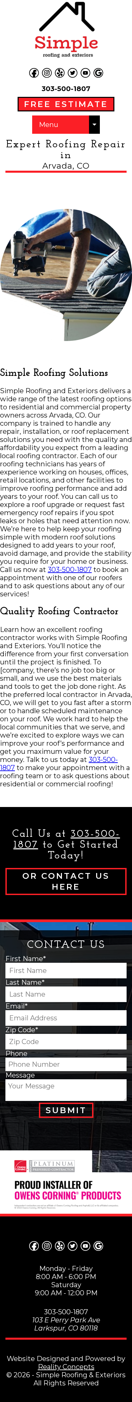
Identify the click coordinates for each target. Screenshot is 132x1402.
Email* (16, 1006)
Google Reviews (98, 73)
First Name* (25, 959)
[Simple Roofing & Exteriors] (66, 30)
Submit (66, 1110)
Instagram (47, 73)
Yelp (59, 73)
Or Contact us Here (66, 881)
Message (20, 1075)
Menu (48, 125)
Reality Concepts (66, 1367)
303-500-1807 (66, 89)
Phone (16, 1053)
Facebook (34, 73)
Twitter (72, 73)
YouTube (85, 73)
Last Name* (25, 982)
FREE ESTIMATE (66, 104)
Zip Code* (21, 1030)
